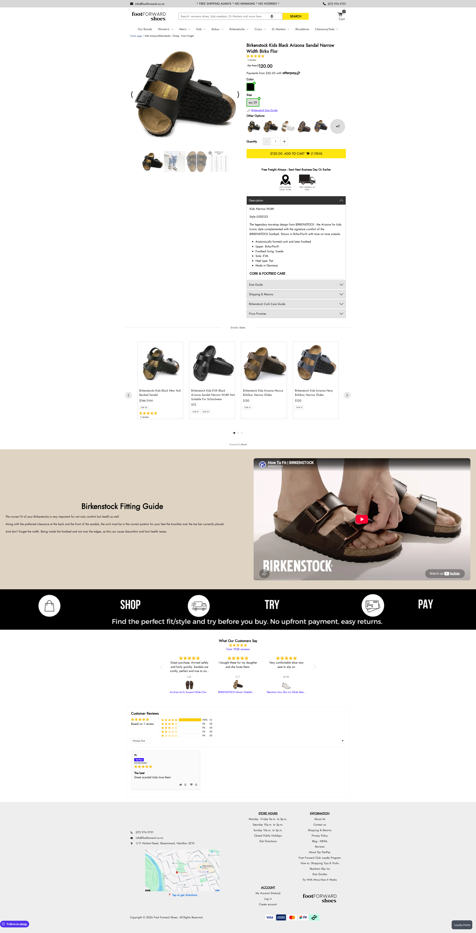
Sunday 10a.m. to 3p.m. (268, 830)
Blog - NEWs (319, 841)
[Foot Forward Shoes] (148, 16)
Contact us (319, 825)
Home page (136, 36)
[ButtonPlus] (284, 141)
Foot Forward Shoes (166, 917)
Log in (268, 899)
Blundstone (302, 29)
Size (249, 95)
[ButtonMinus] (267, 141)
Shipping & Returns (319, 830)
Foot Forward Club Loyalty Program (320, 858)
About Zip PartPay (319, 852)
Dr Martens (278, 29)
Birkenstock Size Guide (264, 110)
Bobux (215, 29)
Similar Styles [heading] (238, 327)
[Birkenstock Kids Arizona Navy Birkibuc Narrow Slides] (320, 126)
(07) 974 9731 (337, 4)
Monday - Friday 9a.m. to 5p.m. (268, 819)
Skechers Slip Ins (320, 869)
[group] (160, 380)
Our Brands (145, 29)
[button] (255, 56)
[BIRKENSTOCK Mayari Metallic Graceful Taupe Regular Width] (238, 685)
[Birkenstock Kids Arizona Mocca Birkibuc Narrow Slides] (270, 126)
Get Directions (268, 841)
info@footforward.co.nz (149, 4)
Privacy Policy (320, 836)
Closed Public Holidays (268, 836)
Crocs (258, 29)
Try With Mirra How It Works (320, 880)
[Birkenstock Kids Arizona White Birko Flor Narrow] (287, 126)
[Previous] (128, 395)
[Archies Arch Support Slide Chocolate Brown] (189, 685)
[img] (238, 645)
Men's (182, 29)
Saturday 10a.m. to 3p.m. (268, 825)
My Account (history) (268, 893)
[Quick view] (179, 382)
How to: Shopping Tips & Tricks (320, 863)
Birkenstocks (237, 29)
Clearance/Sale (324, 29)
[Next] (347, 395)
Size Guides (319, 874)
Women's (163, 29)
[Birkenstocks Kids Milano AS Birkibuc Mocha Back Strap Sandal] (304, 126)
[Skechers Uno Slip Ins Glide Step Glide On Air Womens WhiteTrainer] (286, 685)
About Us (319, 819)
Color (250, 79)
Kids (199, 29)
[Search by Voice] (272, 16)
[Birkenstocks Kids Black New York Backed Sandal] (254, 126)
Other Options (255, 115)
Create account (268, 904)
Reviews (319, 847)
